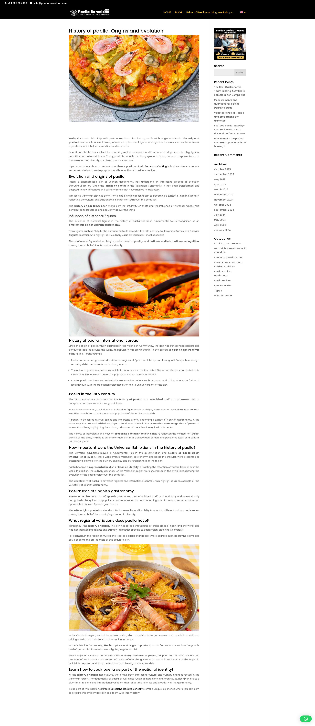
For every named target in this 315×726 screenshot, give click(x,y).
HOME (167, 12)
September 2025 (224, 174)
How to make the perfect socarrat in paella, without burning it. (230, 142)
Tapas (218, 290)
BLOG (178, 12)
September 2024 (224, 210)
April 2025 (220, 184)
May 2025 (220, 179)
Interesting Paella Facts (228, 257)
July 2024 (220, 214)
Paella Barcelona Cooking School (156, 166)
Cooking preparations (227, 243)
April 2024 (220, 225)
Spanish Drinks (222, 285)
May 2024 (220, 220)
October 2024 (222, 204)
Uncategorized (223, 295)
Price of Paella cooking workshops (209, 12)
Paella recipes (222, 280)
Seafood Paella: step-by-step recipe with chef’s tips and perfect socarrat (229, 129)
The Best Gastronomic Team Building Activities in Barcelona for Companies (229, 91)
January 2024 (222, 230)
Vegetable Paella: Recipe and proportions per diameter (229, 116)
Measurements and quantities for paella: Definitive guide (226, 104)
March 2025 (221, 189)
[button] (306, 718)
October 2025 (222, 169)
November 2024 (223, 199)
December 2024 (223, 194)
